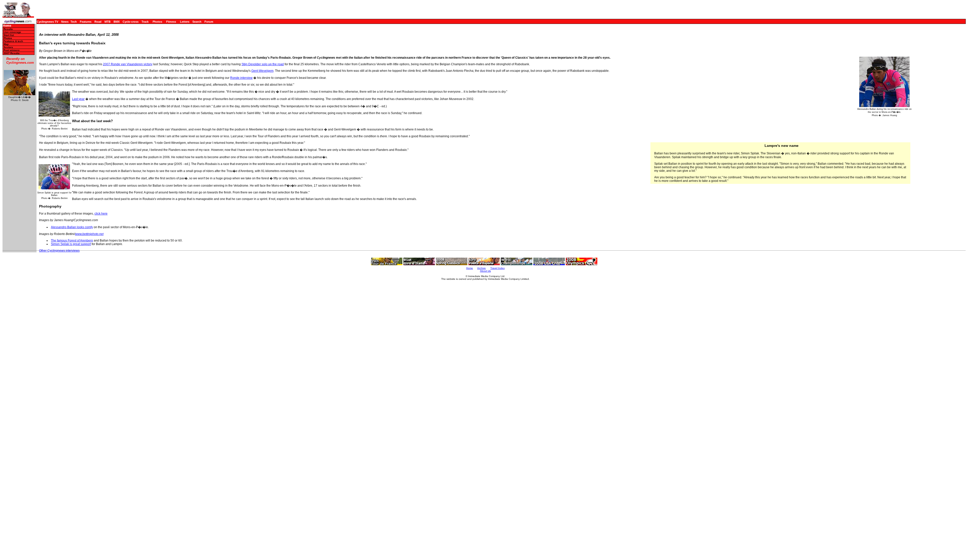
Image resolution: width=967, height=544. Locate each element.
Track (145, 21)
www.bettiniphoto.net (89, 234)
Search (196, 21)
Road (97, 21)
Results (8, 29)
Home (7, 25)
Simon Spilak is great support (71, 244)
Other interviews (59, 250)
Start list (9, 35)
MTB (108, 21)
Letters (184, 21)
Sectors (8, 47)
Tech (74, 21)
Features (85, 21)
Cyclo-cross (131, 21)
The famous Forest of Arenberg (72, 240)
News (64, 21)
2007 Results (12, 53)
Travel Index (497, 268)
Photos (157, 21)
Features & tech (13, 41)
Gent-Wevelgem (262, 71)
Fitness (171, 21)
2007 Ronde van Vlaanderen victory (127, 64)
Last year (78, 99)
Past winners (12, 50)
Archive (481, 268)
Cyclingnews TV (47, 21)
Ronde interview (241, 78)
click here (101, 213)
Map (6, 44)
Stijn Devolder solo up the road (262, 64)
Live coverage (12, 32)
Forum (208, 21)
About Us (485, 270)
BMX (117, 21)
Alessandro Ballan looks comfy (72, 227)
